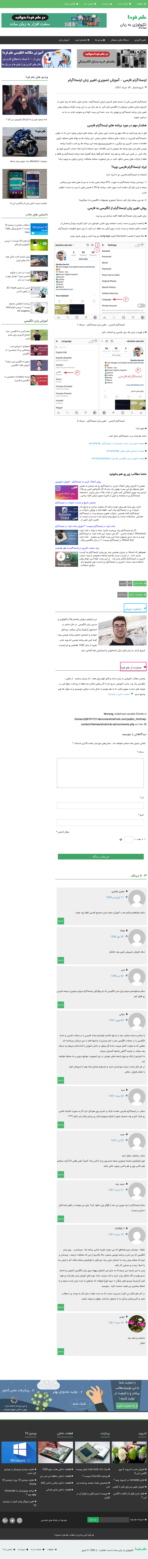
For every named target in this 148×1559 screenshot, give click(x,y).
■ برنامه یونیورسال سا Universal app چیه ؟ (20, 1493)
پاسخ (60, 921)
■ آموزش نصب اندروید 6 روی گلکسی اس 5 (133, 1471)
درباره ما (106, 4)
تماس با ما (89, 4)
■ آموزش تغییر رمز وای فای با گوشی (130, 1487)
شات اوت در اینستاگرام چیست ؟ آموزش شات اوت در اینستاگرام (85, 526)
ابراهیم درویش (132, 609)
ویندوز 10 (30, 1434)
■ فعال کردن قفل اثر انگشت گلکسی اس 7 (130, 1496)
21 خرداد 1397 (116, 1190)
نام (142, 798)
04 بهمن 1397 (116, 1020)
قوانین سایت (70, 4)
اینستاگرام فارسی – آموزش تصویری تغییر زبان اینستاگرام (107, 80)
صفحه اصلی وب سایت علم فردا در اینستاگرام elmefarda (116, 444)
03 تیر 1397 (117, 1141)
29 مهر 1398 (117, 937)
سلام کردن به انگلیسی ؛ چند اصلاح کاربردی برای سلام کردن (18, 335)
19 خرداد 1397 (116, 1235)
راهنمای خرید (81, 40)
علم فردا (137, 18)
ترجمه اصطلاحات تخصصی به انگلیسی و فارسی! (17, 378)
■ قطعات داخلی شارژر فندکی (59, 1490)
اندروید (123, 583)
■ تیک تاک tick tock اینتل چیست (93, 1469)
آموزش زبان (64, 40)
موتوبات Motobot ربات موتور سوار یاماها (28, 161)
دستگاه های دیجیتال (120, 40)
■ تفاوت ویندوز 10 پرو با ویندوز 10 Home (19, 1482)
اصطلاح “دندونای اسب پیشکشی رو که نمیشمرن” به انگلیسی (17, 350)
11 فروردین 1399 (115, 898)
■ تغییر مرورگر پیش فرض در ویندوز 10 (19, 1503)
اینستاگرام (122, 595)
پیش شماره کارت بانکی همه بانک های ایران (17, 258)
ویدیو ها (98, 40)
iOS (130, 583)
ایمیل (141, 815)
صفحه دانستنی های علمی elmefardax (125, 451)
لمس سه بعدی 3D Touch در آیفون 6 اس (18, 289)
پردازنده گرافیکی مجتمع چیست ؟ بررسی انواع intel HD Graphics (18, 307)
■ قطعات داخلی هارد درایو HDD (58, 1469)
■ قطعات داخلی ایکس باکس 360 (57, 1483)
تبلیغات (140, 4)
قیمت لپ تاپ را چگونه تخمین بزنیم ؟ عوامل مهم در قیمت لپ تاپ (17, 276)
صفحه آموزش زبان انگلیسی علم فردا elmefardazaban (118, 459)
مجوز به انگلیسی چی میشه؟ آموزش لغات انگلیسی (17, 363)
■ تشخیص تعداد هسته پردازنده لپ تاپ (93, 1485)
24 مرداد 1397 (116, 1096)
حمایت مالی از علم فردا (119, 694)
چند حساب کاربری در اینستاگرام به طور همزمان (77, 548)
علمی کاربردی (140, 40)
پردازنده (105, 1434)
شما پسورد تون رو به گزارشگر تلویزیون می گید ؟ (26, 119)
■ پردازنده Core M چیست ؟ (96, 1476)
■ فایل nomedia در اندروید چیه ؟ (130, 1480)
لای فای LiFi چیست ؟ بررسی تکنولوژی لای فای (17, 242)
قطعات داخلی (65, 1434)
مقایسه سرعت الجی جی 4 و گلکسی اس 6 (28, 203)
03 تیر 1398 (117, 976)
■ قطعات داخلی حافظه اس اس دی (56, 1476)
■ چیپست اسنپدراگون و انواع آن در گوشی (93, 1496)
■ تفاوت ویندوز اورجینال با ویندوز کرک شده (20, 1471)
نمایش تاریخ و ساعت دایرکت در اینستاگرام (75, 503)
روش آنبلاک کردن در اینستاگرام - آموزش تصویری (78, 482)
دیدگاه (140, 752)
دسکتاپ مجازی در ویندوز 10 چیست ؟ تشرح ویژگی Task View (17, 228)
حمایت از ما (123, 4)
